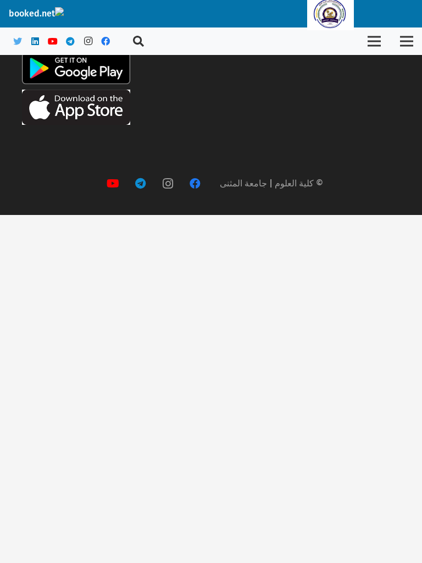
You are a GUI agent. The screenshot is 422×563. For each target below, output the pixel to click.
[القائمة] (406, 41)
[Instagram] (88, 41)
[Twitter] (17, 41)
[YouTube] (53, 41)
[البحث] (138, 41)
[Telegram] (70, 41)
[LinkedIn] (35, 41)
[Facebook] (105, 41)
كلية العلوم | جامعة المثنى (267, 183)
